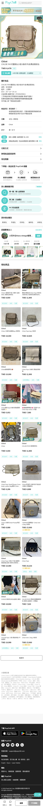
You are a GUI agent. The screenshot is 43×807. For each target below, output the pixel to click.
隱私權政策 (26, 771)
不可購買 (34, 803)
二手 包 (3, 698)
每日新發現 (4, 759)
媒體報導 (22, 780)
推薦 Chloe (17, 691)
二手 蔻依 (33, 693)
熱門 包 (20, 698)
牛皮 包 (3, 690)
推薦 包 (31, 698)
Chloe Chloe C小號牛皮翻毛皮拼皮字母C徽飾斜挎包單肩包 (18, 675)
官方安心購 (13, 759)
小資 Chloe (33, 690)
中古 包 (26, 698)
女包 (10, 119)
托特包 (22, 222)
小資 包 (15, 698)
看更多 (21, 658)
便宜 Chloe (25, 690)
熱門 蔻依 (14, 695)
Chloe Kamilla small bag (23, 679)
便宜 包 (9, 698)
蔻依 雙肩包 (22, 688)
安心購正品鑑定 (6, 780)
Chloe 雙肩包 (8, 686)
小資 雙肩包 (11, 697)
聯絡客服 (11, 771)
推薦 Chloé (25, 693)
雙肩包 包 (10, 690)
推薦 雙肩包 (36, 697)
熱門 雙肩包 (20, 697)
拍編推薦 (15, 780)
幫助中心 (4, 771)
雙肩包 (7, 682)
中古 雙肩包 (28, 697)
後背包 (31, 222)
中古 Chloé (17, 693)
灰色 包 (14, 684)
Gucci (8, 763)
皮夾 (28, 759)
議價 (21, 803)
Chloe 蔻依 (30, 684)
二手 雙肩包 (35, 695)
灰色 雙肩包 (7, 684)
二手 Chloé (25, 691)
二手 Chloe (17, 690)
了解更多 (39, 187)
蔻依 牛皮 (15, 688)
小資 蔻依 (7, 695)
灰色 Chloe (16, 682)
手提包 (13, 222)
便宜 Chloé (33, 691)
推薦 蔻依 (27, 695)
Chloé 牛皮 (31, 686)
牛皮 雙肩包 (36, 688)
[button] (6, 242)
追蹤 (38, 236)
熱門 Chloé (9, 693)
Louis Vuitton (16, 763)
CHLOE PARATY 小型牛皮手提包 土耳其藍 (14, 677)
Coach (3, 763)
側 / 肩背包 (21, 759)
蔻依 (34, 681)
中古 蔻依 (20, 695)
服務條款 (18, 771)
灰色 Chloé (24, 682)
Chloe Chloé (21, 684)
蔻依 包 (29, 688)
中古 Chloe (9, 691)
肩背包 (15, 119)
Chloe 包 (16, 686)
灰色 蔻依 (32, 682)
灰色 (38, 681)
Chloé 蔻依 (23, 686)
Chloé (11, 124)
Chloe (25, 681)
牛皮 (2, 682)
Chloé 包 (8, 688)
